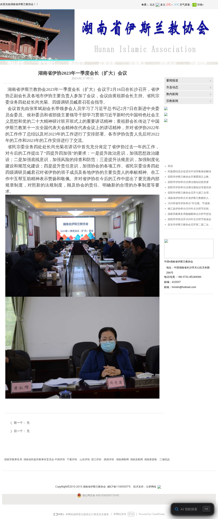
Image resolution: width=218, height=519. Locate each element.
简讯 (170, 166)
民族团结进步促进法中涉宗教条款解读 (189, 171)
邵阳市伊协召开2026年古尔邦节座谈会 (189, 219)
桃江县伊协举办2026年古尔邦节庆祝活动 (191, 208)
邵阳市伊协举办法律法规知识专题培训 (189, 187)
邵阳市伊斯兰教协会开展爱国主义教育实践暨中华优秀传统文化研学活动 (191, 176)
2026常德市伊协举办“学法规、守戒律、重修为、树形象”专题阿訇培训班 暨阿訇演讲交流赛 (191, 203)
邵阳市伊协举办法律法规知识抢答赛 (188, 182)
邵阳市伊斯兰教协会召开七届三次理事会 (191, 192)
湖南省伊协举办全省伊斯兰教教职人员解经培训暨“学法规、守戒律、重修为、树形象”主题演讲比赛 (191, 198)
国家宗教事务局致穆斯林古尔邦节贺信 (189, 213)
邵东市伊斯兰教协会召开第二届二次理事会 (191, 224)
